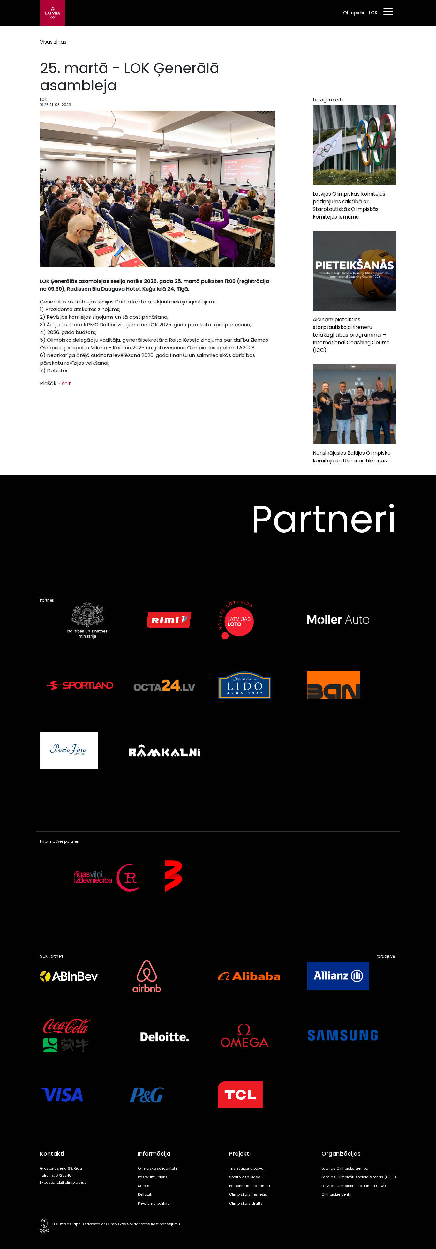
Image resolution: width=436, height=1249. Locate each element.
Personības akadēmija (249, 1185)
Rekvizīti (145, 1194)
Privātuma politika (154, 1203)
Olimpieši (353, 13)
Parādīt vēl (386, 956)
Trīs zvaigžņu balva (246, 1168)
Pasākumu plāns (153, 1176)
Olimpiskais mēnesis (248, 1194)
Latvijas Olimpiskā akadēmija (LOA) (353, 1185)
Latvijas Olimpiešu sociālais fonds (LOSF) (358, 1176)
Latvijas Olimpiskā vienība (344, 1168)
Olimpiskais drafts (246, 1203)
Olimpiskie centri (336, 1194)
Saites (143, 1185)
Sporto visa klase (244, 1176)
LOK (373, 13)
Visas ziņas (53, 42)
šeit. (66, 383)
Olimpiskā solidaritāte (157, 1168)
